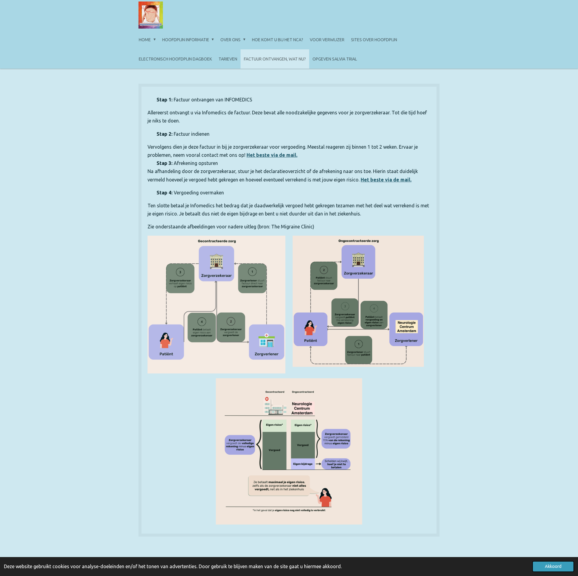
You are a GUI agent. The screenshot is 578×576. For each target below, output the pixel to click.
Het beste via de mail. (272, 155)
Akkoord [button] (553, 566)
